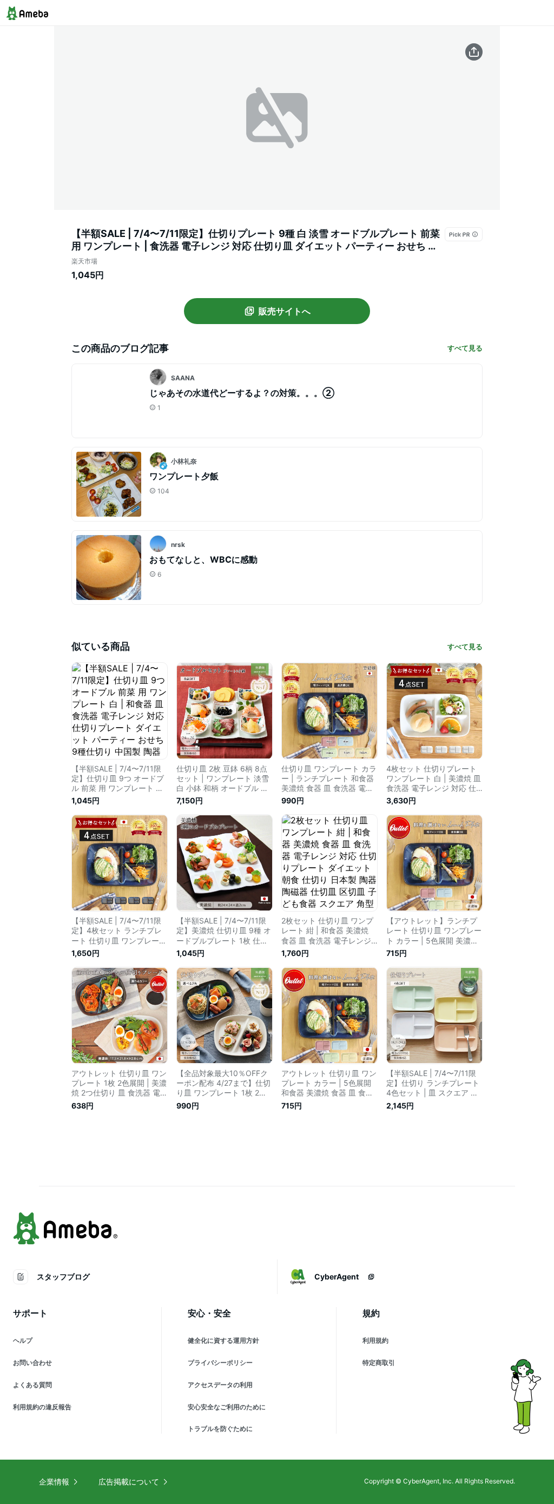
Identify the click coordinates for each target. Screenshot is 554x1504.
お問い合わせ (32, 1362)
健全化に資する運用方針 (223, 1340)
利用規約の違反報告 (42, 1407)
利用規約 (375, 1340)
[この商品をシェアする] (474, 52)
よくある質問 (32, 1385)
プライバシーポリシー (220, 1362)
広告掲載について (128, 1481)
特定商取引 (378, 1362)
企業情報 (54, 1481)
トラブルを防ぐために (220, 1428)
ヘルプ (22, 1340)
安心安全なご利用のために (227, 1407)
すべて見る (465, 348)
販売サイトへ (285, 311)
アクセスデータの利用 (220, 1385)
